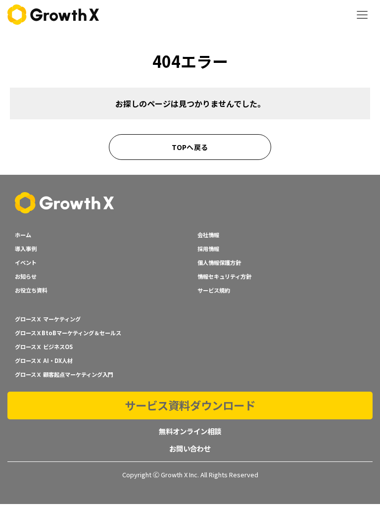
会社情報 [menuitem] (208, 235)
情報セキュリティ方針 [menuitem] (224, 276)
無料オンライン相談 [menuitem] (190, 431)
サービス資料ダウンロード (190, 405)
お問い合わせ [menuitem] (190, 448)
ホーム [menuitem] (23, 235)
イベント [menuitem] (26, 262)
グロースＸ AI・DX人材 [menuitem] (44, 360)
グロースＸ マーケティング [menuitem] (48, 319)
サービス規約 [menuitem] (213, 290)
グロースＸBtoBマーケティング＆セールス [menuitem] (68, 333)
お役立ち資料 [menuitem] (31, 290)
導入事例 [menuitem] (26, 249)
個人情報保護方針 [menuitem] (219, 262)
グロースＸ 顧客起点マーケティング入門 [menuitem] (64, 374)
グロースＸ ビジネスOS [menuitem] (44, 347)
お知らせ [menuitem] (26, 276)
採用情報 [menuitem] (208, 249)
